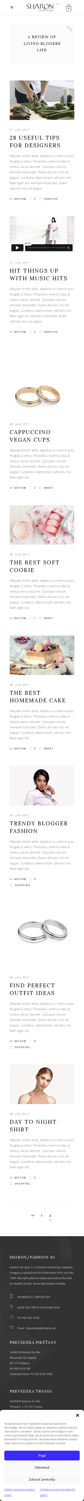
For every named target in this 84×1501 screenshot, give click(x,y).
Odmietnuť (42, 1467)
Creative (51, 198)
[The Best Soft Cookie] (42, 525)
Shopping (22, 885)
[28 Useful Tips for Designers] (42, 100)
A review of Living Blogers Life (42, 43)
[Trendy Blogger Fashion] (42, 785)
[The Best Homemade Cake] (42, 655)
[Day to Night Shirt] (42, 1084)
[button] (77, 1415)
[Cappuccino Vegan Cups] (42, 381)
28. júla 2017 (20, 424)
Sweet (48, 487)
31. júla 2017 (20, 129)
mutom (20, 198)
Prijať (42, 1455)
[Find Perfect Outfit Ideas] (42, 935)
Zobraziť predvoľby (42, 1479)
